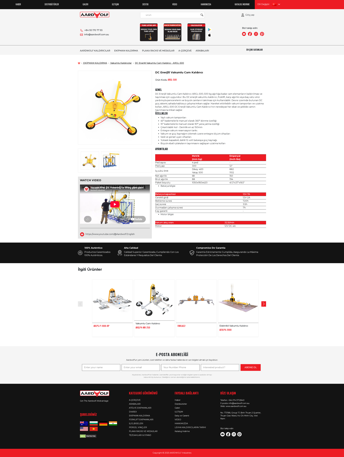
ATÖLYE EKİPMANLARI (140, 408)
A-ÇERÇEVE (185, 50)
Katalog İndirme (242, 4)
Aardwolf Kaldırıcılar (95, 50)
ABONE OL (251, 367)
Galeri (85, 4)
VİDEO (174, 4)
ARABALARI (202, 50)
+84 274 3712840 (236, 400)
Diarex (133, 412)
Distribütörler (52, 4)
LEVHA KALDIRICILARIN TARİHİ (190, 427)
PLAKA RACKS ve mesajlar (158, 50)
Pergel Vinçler (138, 427)
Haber (18, 4)
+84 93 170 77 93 (93, 30)
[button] (263, 304)
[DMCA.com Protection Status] (88, 435)
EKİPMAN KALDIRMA (126, 50)
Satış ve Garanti (182, 415)
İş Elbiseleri (136, 423)
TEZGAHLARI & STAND (140, 435)
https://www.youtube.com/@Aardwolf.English (110, 234)
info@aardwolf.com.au (96, 34)
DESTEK (145, 4)
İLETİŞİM (115, 4)
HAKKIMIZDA (206, 4)
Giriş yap (249, 15)
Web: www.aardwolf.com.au (233, 406)
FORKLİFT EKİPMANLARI (141, 419)
